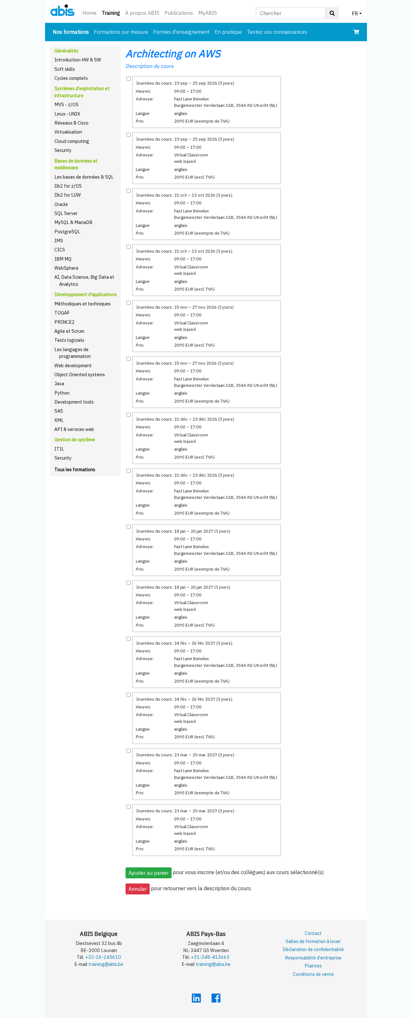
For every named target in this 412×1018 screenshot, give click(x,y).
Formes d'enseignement (181, 32)
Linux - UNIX (67, 114)
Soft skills (64, 69)
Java (59, 383)
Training (112, 12)
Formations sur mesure (121, 32)
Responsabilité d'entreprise (313, 958)
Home (89, 13)
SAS (58, 411)
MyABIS (207, 13)
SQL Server (66, 213)
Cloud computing (71, 141)
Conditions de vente (313, 974)
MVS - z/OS (66, 104)
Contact (313, 933)
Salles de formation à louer (313, 941)
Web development (73, 365)
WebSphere (66, 268)
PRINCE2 (64, 322)
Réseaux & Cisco (71, 123)
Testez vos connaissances (277, 32)
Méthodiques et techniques (82, 304)
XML (59, 420)
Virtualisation (68, 132)
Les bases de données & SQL (84, 177)
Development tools (74, 402)
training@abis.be (106, 964)
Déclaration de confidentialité (313, 949)
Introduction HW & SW (77, 60)
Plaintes (313, 966)
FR (355, 13)
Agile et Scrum (69, 331)
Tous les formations (74, 469)
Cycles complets (71, 78)
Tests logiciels (69, 340)
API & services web (74, 429)
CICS (59, 250)
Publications (178, 13)
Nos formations (72, 31)
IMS (58, 241)
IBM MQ (62, 259)
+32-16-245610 (103, 957)
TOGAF (62, 313)
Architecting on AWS (173, 53)
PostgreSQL (67, 232)
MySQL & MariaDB (73, 222)
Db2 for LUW (67, 195)
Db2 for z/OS (68, 186)
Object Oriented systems (79, 374)
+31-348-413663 (210, 957)
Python (62, 393)
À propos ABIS (142, 13)
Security (62, 150)
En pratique (228, 32)
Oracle (61, 204)
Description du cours (149, 66)
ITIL (59, 449)
